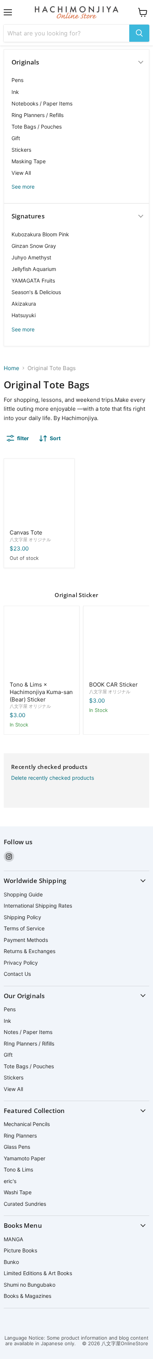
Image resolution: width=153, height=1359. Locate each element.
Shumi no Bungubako (29, 1284)
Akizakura (24, 303)
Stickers (21, 149)
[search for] (139, 33)
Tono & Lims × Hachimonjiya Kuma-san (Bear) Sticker (41, 692)
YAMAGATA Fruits (33, 280)
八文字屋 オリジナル (30, 539)
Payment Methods (26, 940)
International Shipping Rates (38, 905)
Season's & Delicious (36, 292)
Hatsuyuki (24, 315)
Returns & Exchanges (29, 951)
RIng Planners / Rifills (29, 1043)
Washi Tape (18, 1192)
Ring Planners (20, 1135)
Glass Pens (17, 1147)
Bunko (11, 1262)
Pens (17, 80)
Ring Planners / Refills (38, 115)
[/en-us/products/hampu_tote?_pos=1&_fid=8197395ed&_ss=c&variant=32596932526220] (39, 494)
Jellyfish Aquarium (34, 269)
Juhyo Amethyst (31, 257)
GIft (8, 1054)
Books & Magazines (27, 1296)
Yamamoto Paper (24, 1158)
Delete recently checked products (52, 778)
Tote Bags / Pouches (37, 126)
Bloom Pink (40, 234)
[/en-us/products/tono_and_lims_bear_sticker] (41, 643)
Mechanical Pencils (27, 1124)
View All (21, 173)
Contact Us (17, 974)
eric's (10, 1181)
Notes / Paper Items (28, 1032)
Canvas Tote (26, 532)
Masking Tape (29, 161)
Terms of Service (24, 928)
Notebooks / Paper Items (42, 103)
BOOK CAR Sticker (113, 684)
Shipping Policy (22, 917)
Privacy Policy (21, 962)
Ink (15, 92)
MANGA (13, 1239)
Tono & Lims (18, 1169)
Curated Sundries (25, 1204)
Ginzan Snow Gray (34, 246)
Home (11, 368)
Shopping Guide (23, 894)
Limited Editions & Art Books (38, 1273)
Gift (16, 138)
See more (23, 186)
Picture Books (20, 1250)
